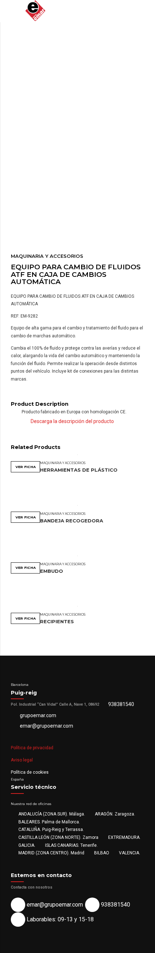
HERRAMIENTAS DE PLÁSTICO (79, 470)
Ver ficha (25, 467)
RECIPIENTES (57, 621)
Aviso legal (22, 760)
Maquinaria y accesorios (47, 256)
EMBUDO (51, 571)
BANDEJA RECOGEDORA (71, 520)
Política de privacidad (32, 747)
